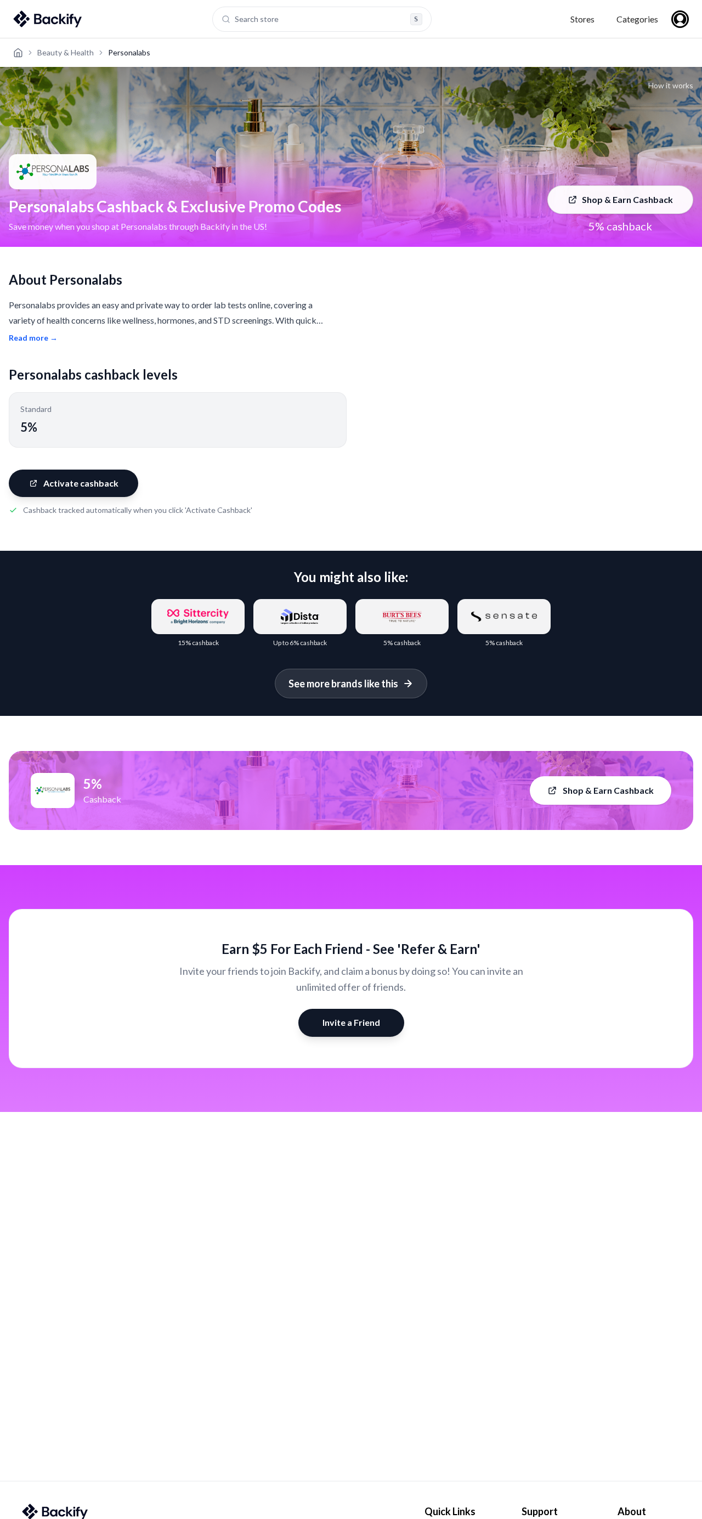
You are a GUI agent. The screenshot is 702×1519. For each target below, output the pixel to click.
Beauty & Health (65, 52)
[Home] (18, 53)
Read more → (33, 337)
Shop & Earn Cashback (627, 199)
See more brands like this (343, 683)
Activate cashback (80, 483)
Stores (582, 19)
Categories (637, 19)
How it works (670, 85)
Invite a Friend (351, 1022)
